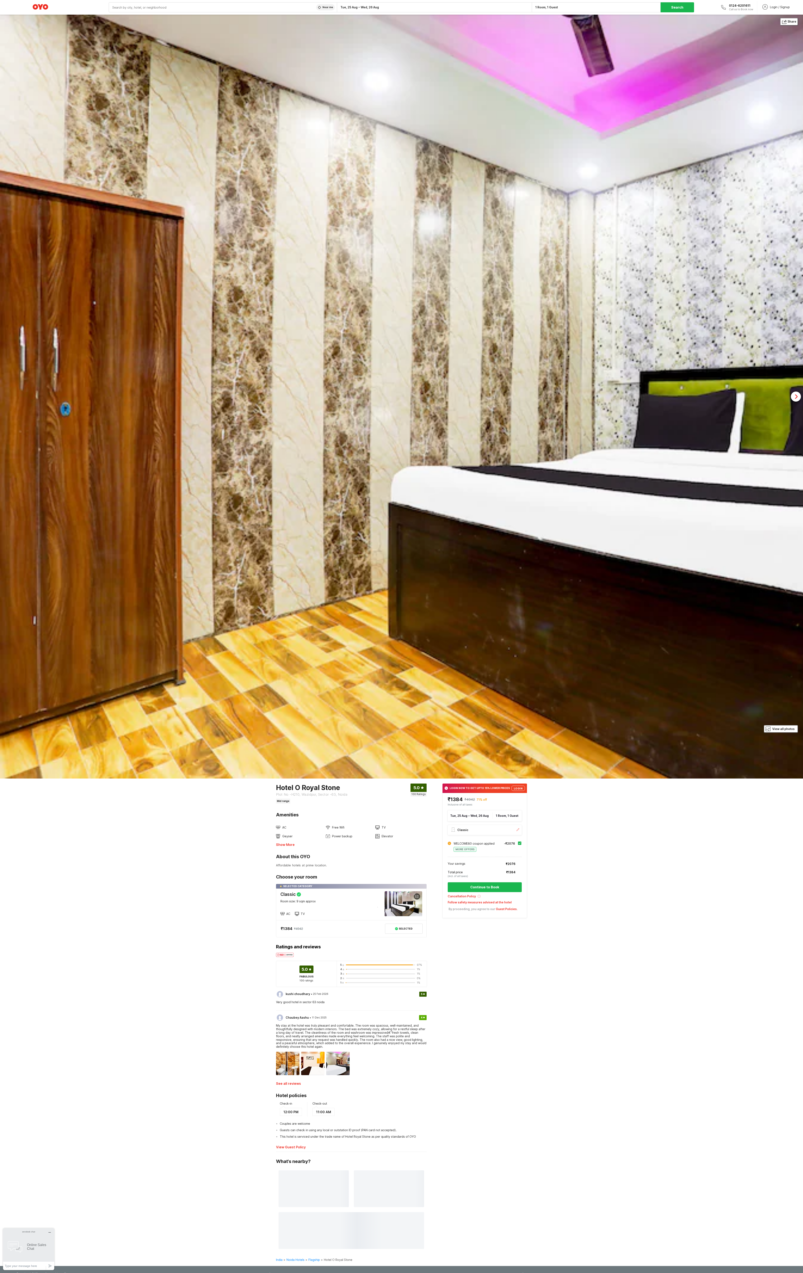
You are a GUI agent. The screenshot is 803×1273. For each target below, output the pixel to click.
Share (792, 21)
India (279, 1259)
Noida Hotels (295, 1259)
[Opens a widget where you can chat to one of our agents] (28, 1249)
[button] (485, 898)
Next (796, 397)
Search (677, 7)
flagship (314, 1259)
